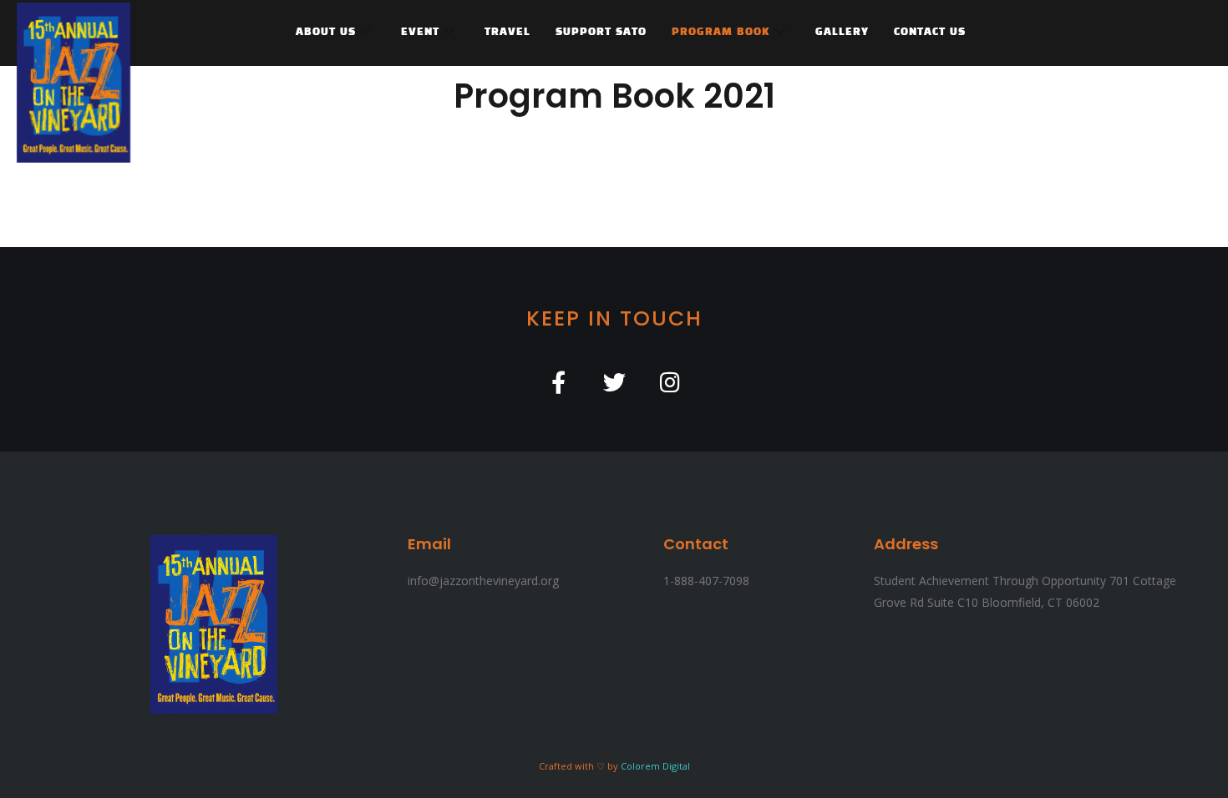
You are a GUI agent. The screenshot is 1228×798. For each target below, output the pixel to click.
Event (420, 33)
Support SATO (601, 33)
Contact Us (930, 33)
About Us (326, 33)
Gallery (842, 33)
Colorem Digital (655, 766)
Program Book (721, 33)
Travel (507, 33)
